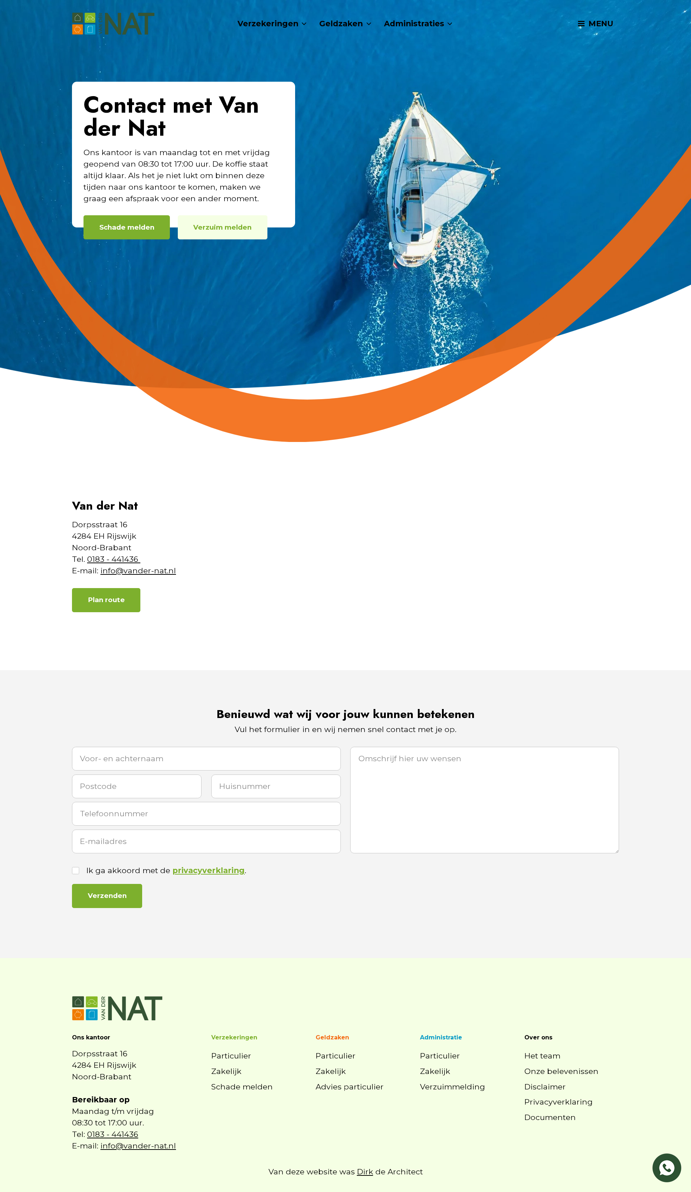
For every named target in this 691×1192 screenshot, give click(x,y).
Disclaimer (545, 1086)
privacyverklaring (208, 870)
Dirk (365, 1171)
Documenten (550, 1117)
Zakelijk (226, 1071)
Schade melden (126, 227)
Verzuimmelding (452, 1086)
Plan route (106, 600)
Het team (542, 1055)
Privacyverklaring (558, 1101)
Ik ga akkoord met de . (166, 870)
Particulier (231, 1055)
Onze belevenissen (561, 1071)
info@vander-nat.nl (138, 570)
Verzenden (107, 895)
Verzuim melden (222, 227)
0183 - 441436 (113, 559)
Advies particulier (350, 1086)
